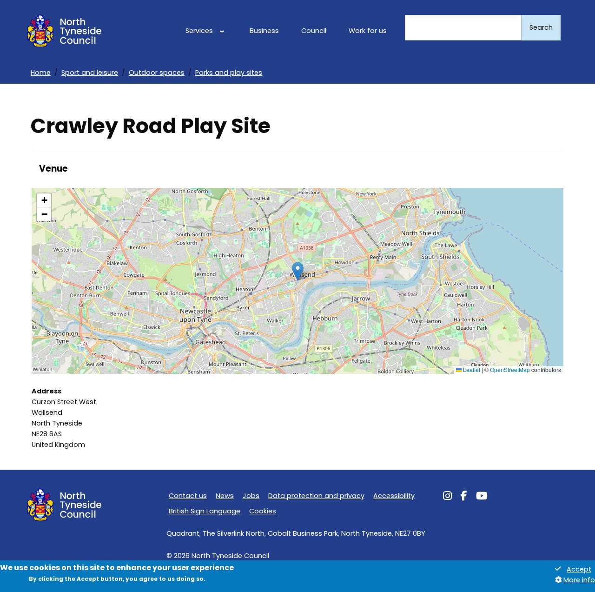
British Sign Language (204, 511)
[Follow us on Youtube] (482, 497)
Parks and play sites (228, 72)
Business (264, 30)
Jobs (251, 495)
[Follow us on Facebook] (464, 497)
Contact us (188, 495)
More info (579, 580)
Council (313, 30)
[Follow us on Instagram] (447, 497)
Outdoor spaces (157, 72)
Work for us (368, 30)
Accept (579, 569)
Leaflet (471, 369)
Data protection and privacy (316, 495)
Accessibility (394, 495)
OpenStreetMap (510, 369)
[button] (298, 271)
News (225, 495)
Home (41, 72)
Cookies (262, 511)
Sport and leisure (89, 72)
